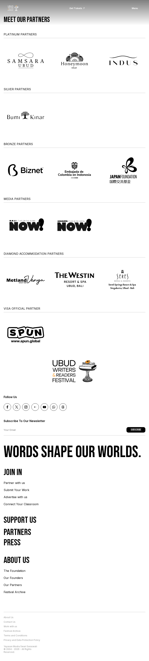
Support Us (20, 520)
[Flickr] (35, 407)
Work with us (10, 626)
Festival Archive (14, 592)
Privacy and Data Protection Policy (22, 640)
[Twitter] (16, 407)
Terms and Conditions (15, 635)
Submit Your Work (16, 490)
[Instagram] (26, 407)
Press (12, 543)
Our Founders (13, 578)
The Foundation (14, 571)
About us (16, 560)
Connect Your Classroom (21, 504)
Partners (17, 532)
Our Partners (13, 585)
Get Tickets (75, 8)
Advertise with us (15, 497)
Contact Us (9, 622)
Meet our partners (27, 19)
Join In (13, 472)
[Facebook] (7, 407)
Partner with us (14, 483)
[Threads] (63, 407)
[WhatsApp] (53, 407)
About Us (8, 617)
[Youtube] (44, 407)
